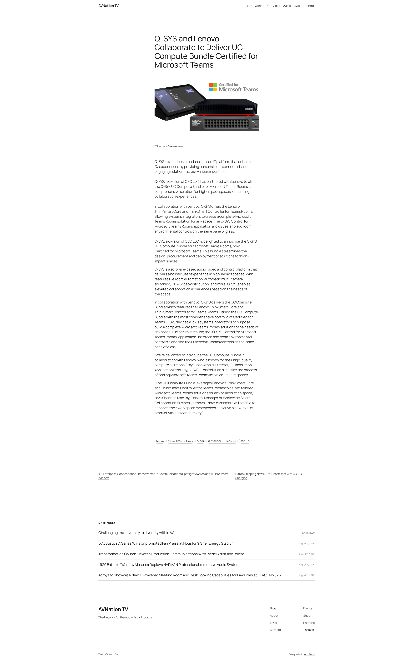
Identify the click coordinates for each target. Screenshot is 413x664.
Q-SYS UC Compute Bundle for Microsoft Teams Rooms (206, 244)
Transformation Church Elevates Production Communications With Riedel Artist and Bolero (171, 554)
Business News (175, 146)
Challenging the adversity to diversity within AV (136, 533)
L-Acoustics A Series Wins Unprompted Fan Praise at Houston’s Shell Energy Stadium (166, 543)
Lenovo (193, 302)
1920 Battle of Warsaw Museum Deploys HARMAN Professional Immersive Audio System (168, 565)
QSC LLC (245, 441)
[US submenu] (251, 6)
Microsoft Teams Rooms (180, 441)
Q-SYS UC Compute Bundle (222, 441)
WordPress (309, 654)
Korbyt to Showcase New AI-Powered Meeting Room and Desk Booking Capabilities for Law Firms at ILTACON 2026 (189, 575)
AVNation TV (108, 5)
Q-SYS (159, 241)
